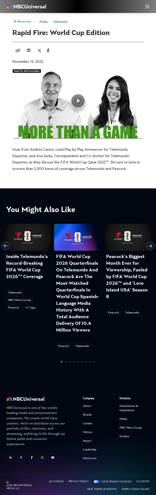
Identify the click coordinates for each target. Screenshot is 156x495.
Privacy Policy (79, 481)
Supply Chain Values (136, 489)
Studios (124, 436)
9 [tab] (94, 362)
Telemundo (60, 21)
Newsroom (24, 21)
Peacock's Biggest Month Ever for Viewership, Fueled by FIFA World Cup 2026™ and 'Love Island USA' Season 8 (127, 277)
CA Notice (143, 481)
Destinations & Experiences (128, 408)
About (87, 406)
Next (150, 246)
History (87, 432)
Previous (6, 246)
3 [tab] (70, 362)
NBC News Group (19, 300)
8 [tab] (90, 362)
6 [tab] (82, 362)
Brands (87, 414)
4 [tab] (74, 362)
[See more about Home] (37, 6)
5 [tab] (78, 362)
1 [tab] (62, 362)
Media (44, 21)
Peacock (13, 307)
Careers (87, 423)
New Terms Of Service (102, 489)
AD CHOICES (56, 481)
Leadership (89, 449)
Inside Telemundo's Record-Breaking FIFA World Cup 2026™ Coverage (27, 267)
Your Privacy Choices (116, 481)
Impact (87, 441)
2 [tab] (66, 362)
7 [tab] (86, 362)
